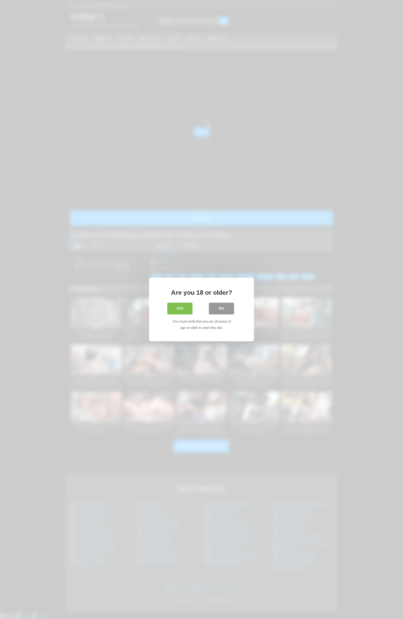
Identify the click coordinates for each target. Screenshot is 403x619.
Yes (180, 308)
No (221, 308)
